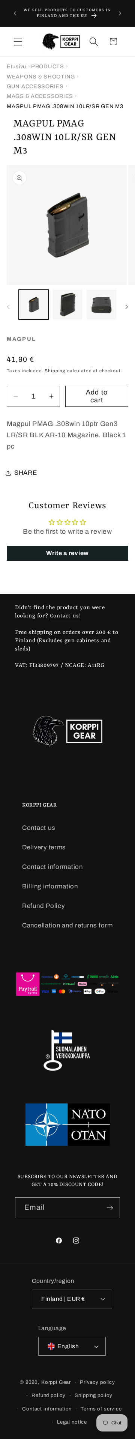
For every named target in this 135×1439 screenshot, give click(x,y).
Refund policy (49, 1395)
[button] (18, 41)
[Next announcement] (120, 13)
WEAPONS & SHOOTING (41, 77)
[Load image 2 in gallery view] (67, 304)
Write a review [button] (67, 553)
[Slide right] (126, 306)
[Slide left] (8, 306)
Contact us (38, 827)
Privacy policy (97, 1382)
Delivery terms (44, 847)
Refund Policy (43, 905)
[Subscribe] (110, 1207)
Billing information (50, 886)
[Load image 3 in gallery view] (101, 304)
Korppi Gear (56, 1382)
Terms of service (101, 1409)
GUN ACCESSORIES (35, 86)
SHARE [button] (25, 472)
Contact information (52, 866)
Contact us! (65, 616)
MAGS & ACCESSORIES (40, 96)
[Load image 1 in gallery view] (33, 304)
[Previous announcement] (15, 13)
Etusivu (16, 66)
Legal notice (72, 1422)
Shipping (55, 370)
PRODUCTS (47, 66)
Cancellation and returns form (67, 925)
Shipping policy (93, 1395)
